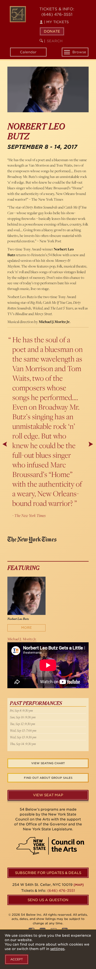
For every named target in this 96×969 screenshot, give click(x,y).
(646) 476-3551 (56, 14)
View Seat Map (48, 795)
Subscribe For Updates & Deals (48, 873)
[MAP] (79, 885)
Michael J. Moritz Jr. (21, 639)
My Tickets (56, 22)
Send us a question (48, 900)
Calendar (28, 52)
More (26, 627)
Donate (52, 31)
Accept (16, 959)
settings (57, 949)
